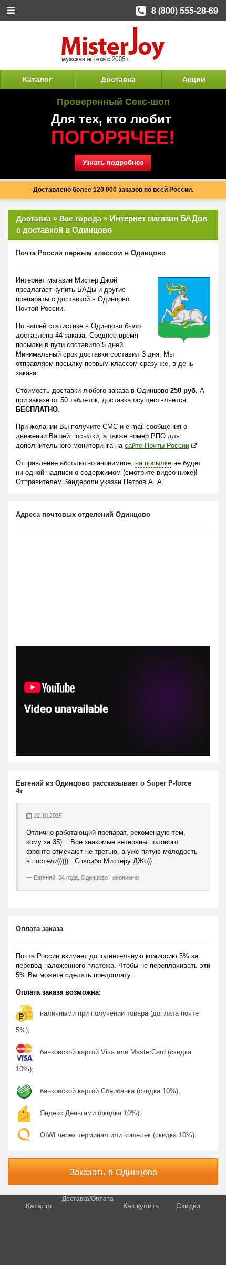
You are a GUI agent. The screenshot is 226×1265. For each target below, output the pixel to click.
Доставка (118, 79)
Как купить (141, 1205)
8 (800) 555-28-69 (184, 10)
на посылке (153, 463)
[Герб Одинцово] (184, 310)
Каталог (37, 79)
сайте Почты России (157, 445)
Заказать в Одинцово (113, 1172)
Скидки (188, 1205)
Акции (194, 79)
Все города (80, 218)
